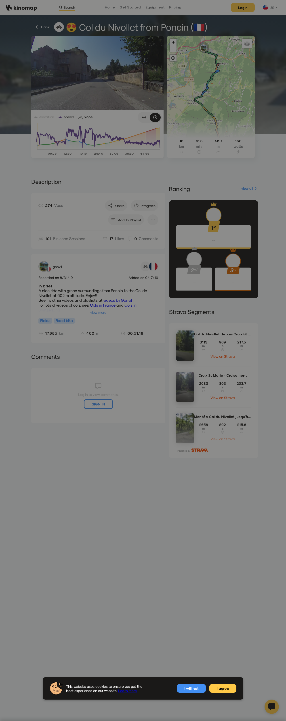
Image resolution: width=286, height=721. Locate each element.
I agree (223, 688)
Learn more (127, 690)
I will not (191, 688)
